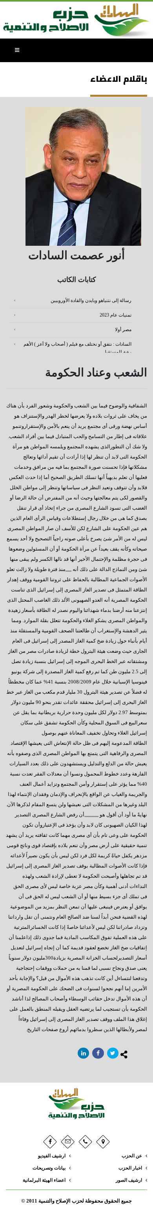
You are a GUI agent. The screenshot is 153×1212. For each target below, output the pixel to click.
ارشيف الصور (129, 1180)
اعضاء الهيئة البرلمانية (44, 1180)
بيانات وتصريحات (49, 1168)
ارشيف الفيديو (52, 1156)
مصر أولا (123, 329)
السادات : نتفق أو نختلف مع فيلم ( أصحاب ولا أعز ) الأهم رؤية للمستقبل (77, 348)
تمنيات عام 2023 (115, 315)
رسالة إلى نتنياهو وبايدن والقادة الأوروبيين (91, 300)
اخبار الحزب (130, 1168)
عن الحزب (132, 1156)
